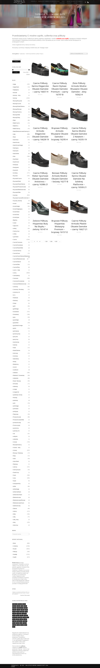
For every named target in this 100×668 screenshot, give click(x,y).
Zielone (15, 508)
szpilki (55, 3)
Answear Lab (15, 604)
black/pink (15, 150)
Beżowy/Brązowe (17, 101)
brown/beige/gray (17, 209)
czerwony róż (16, 292)
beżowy (15, 98)
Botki (14, 543)
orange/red (16, 392)
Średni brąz (16, 472)
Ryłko (17, 619)
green (14, 328)
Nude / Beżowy (17, 381)
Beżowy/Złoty (16, 117)
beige (14, 84)
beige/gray (16, 90)
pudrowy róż (16, 431)
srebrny (15, 467)
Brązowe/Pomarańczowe (19, 187)
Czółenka (15, 546)
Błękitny (15, 220)
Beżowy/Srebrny (17, 112)
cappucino (15, 225)
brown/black (16, 211)
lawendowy (16, 359)
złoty (14, 522)
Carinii (18, 609)
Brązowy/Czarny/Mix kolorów (20, 198)
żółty (14, 517)
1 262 (51, 241)
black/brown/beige (18, 145)
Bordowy (14, 607)
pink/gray (15, 411)
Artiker (24, 604)
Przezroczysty (16, 425)
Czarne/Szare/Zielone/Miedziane (21, 256)
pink (14, 403)
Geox (26, 611)
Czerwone (15, 278)
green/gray (16, 331)
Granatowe (16, 311)
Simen (14, 623)
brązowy (15, 195)
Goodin (14, 613)
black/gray (15, 148)
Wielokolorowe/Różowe (19, 500)
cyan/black (15, 236)
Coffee (14, 234)
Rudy (14, 456)
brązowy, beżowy (17, 200)
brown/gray (16, 217)
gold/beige (16, 309)
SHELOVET (25, 621)
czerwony (15, 286)
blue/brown (16, 162)
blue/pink (15, 170)
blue (14, 156)
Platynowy (15, 414)
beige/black (16, 87)
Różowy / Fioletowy (18, 453)
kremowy (15, 356)
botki (81, 3)
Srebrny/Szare (16, 469)
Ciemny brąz (16, 231)
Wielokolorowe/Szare (18, 503)
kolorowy (15, 353)
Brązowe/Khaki (17, 181)
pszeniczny (16, 428)
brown (14, 203)
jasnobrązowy (16, 334)
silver (14, 458)
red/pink (15, 436)
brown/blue (16, 214)
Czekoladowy (16, 275)
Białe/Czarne (16, 123)
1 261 (46, 241)
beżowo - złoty (16, 95)
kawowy (15, 345)
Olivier (24, 617)
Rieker (14, 619)
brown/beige (16, 206)
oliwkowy (15, 386)
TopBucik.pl (19, 1)
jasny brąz (15, 339)
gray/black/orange (18, 325)
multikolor (15, 370)
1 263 (55, 241)
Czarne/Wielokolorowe (19, 259)
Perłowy (15, 397)
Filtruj (16, 72)
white (14, 486)
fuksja (14, 303)
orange (15, 389)
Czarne (15, 239)
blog (63, 1)
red (14, 433)
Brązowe (15, 175)
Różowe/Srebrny (17, 444)
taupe (14, 480)
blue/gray (15, 164)
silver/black (16, 461)
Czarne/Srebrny (17, 250)
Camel (14, 223)
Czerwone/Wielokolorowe (19, 284)
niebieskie (15, 378)
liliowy (14, 361)
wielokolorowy (16, 505)
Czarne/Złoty (16, 267)
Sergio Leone (20, 621)
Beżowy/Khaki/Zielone (18, 106)
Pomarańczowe (17, 417)
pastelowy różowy (17, 395)
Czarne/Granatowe (18, 245)
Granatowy (16, 314)
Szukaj (16, 61)
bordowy (15, 173)
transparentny (16, 483)
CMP (26, 609)
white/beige (16, 489)
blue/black (15, 159)
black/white (16, 153)
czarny (14, 273)
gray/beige (16, 320)
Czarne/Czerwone (17, 242)
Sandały (15, 554)
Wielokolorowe (17, 497)
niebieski (15, 372)
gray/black (15, 322)
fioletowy (15, 300)
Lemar (22, 615)
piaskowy (15, 400)
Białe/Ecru (15, 126)
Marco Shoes (15, 617)
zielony (15, 511)
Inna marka (24, 613)
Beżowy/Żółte (16, 114)
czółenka (62, 3)
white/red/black (17, 492)
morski (15, 367)
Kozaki (14, 549)
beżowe (15, 92)
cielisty (14, 228)
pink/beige (16, 406)
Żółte (14, 514)
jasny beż (15, 336)
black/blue (15, 139)
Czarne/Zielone (17, 261)
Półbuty (15, 551)
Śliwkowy (15, 464)
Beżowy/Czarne (17, 103)
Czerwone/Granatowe (18, 281)
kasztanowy (16, 342)
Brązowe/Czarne (17, 178)
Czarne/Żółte (16, 264)
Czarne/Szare (16, 253)
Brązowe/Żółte (17, 192)
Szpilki (14, 557)
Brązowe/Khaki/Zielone (19, 184)
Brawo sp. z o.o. (20, 607)
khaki (14, 347)
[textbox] (21, 534)
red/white (15, 439)
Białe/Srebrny (16, 128)
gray (14, 317)
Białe (14, 120)
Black (14, 137)
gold (14, 306)
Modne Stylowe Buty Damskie (75, 1)
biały (14, 134)
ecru (14, 295)
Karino (18, 615)
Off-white (15, 383)
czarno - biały (16, 270)
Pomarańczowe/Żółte (18, 420)
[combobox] (21, 534)
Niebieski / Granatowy (18, 375)
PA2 (27, 617)
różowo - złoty (16, 447)
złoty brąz (15, 525)
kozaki (75, 3)
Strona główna (15, 53)
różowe (15, 442)
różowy (15, 450)
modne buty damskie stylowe (19, 3)
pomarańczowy (17, 422)
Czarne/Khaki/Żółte (18, 248)
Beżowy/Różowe (17, 109)
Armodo (20, 604)
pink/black (15, 408)
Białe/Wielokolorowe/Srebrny (20, 131)
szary (14, 478)
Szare (14, 475)
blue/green (16, 167)
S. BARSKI (14, 621)
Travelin (24, 623)
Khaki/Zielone (16, 350)
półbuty (69, 3)
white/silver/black (17, 494)
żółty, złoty (16, 519)
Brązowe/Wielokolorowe (19, 189)
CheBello (22, 609)
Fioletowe (15, 297)
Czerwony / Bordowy (18, 289)
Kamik (14, 615)
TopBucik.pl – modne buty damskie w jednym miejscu (45, 1)
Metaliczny (16, 364)
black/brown (16, 142)
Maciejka (25, 615)
